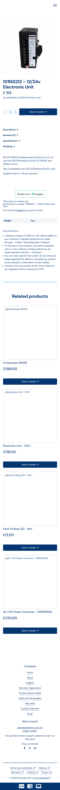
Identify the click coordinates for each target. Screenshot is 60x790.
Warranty (16, 772)
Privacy (45, 772)
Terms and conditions (21, 767)
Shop (30, 713)
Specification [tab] (10, 140)
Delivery (43, 767)
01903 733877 (30, 731)
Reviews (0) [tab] (9, 135)
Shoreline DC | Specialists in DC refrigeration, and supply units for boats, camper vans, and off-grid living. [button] (15, 5)
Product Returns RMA (30, 693)
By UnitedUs (42, 777)
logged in (21, 210)
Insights (30, 682)
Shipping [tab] (8, 146)
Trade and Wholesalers (30, 698)
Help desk (30, 703)
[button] (55, 5)
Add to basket (36, 111)
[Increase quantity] (15, 112)
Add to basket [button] (28, 381)
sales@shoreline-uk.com (30, 727)
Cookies (31, 772)
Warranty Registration (30, 687)
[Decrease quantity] (5, 112)
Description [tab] (9, 129)
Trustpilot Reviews (30, 708)
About (30, 677)
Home (30, 672)
